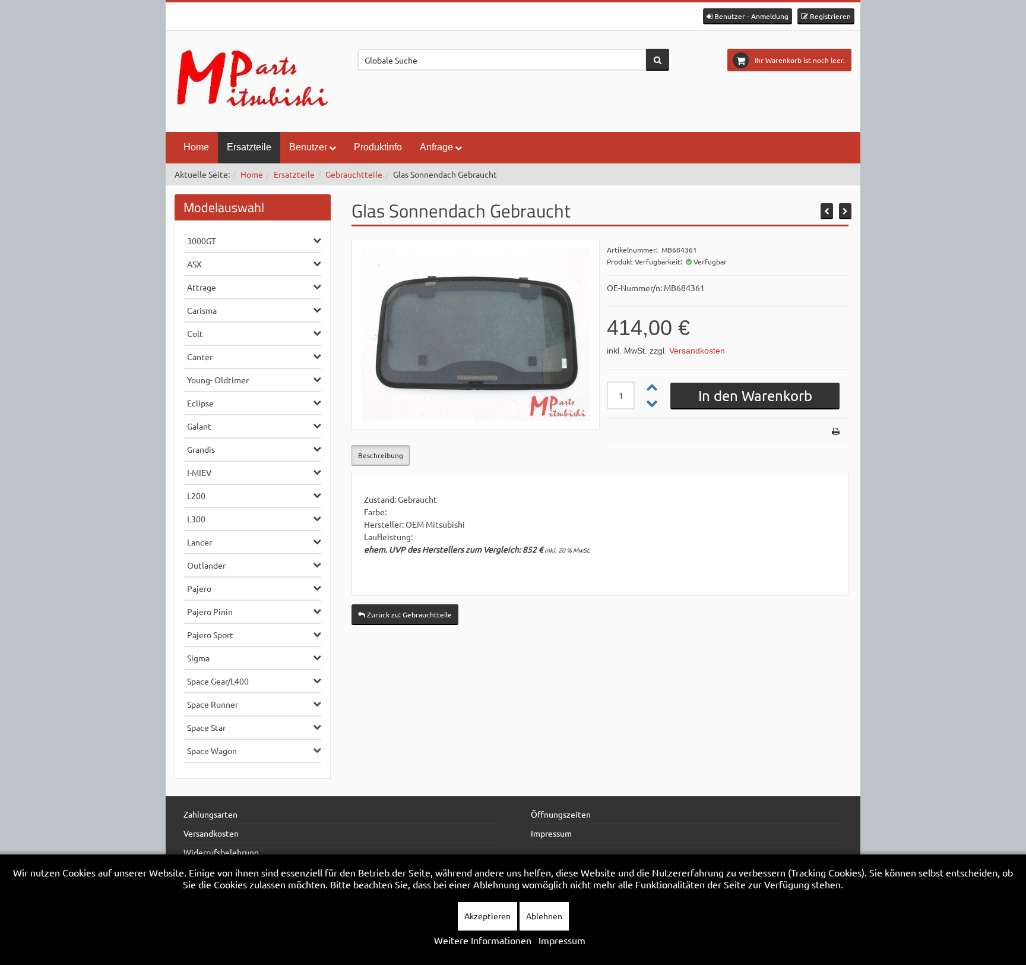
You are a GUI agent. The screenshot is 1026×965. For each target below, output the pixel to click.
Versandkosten (697, 350)
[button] (747, 16)
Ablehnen (544, 915)
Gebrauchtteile (353, 174)
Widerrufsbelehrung (221, 852)
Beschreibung (380, 455)
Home (196, 147)
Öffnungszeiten (561, 814)
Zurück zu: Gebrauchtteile (408, 614)
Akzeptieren (487, 915)
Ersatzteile (249, 147)
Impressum (551, 833)
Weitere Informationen (482, 940)
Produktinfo (378, 147)
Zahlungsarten (210, 814)
